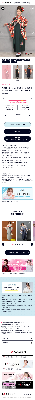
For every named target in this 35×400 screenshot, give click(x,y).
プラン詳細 (17, 114)
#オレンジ (26, 59)
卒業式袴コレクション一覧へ (17, 252)
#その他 (14, 62)
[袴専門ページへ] (8, 394)
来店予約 (17, 2)
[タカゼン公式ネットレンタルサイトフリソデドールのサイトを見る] (17, 376)
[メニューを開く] (32, 2)
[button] (33, 31)
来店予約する (17, 132)
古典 (8, 59)
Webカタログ (25, 2)
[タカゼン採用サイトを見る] (17, 385)
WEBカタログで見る (18, 124)
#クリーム (18, 59)
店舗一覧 (5, 338)
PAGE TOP (26, 394)
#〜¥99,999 (6, 62)
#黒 (13, 59)
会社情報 (5, 342)
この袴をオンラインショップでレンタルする (17, 139)
